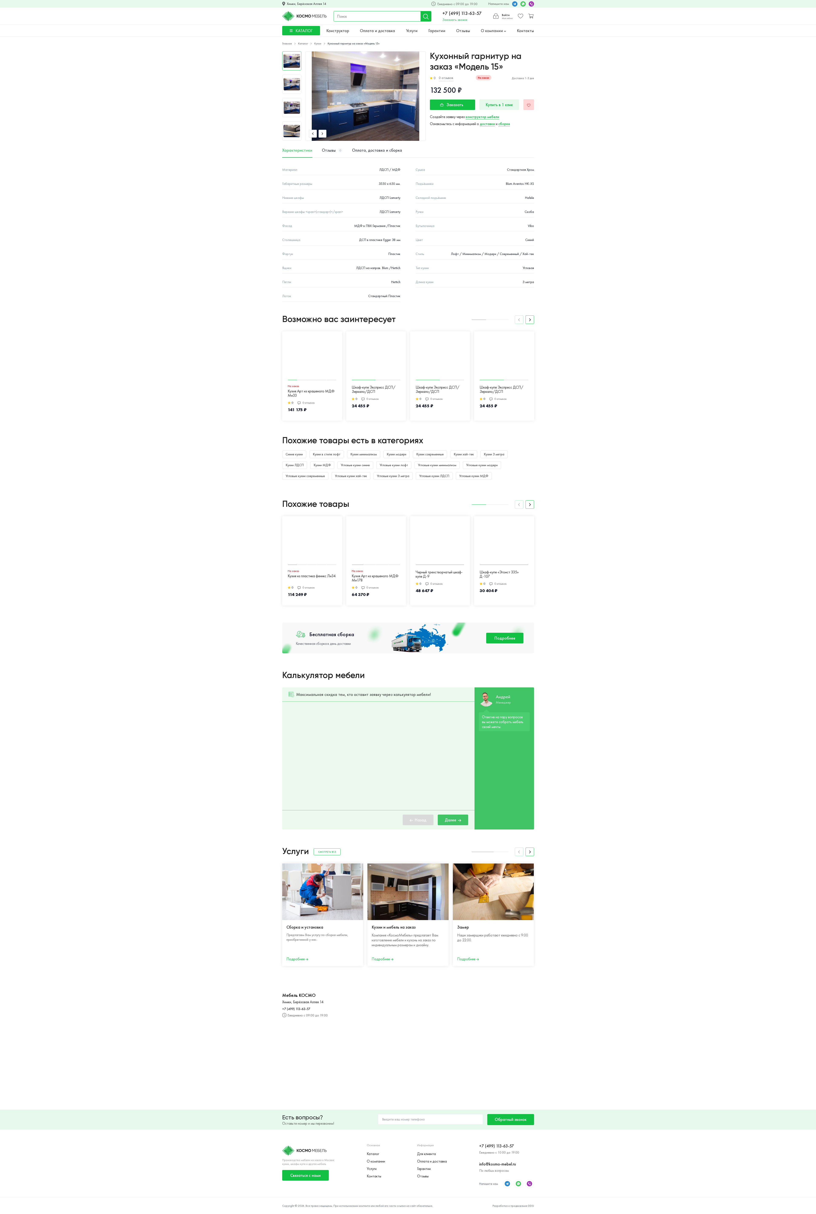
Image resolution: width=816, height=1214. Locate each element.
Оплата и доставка (377, 30)
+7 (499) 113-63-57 (462, 13)
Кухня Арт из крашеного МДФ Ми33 (311, 393)
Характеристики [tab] (297, 150)
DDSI (531, 1206)
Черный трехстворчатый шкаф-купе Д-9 (439, 574)
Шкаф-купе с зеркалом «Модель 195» (561, 578)
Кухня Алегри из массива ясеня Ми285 (631, 578)
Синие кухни (294, 454)
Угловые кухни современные (305, 476)
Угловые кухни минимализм (437, 465)
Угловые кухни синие (355, 465)
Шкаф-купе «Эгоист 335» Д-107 (499, 574)
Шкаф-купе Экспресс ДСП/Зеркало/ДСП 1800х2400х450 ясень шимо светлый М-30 (374, 389)
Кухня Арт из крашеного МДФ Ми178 (375, 578)
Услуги (412, 30)
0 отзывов (446, 78)
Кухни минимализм (363, 454)
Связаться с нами (305, 1175)
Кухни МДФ (322, 465)
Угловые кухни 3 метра (393, 476)
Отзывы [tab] (331, 150)
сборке (504, 123)
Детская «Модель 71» (689, 576)
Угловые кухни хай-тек (351, 476)
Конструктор (337, 30)
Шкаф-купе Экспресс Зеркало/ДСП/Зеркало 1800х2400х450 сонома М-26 (632, 389)
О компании (492, 30)
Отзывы (463, 30)
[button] (313, 134)
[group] (365, 96)
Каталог (373, 1153)
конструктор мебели (482, 116)
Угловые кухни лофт (394, 465)
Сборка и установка (304, 927)
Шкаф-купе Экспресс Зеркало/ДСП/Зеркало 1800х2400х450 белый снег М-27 (565, 389)
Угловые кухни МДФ (473, 476)
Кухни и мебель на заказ (394, 927)
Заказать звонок (455, 19)
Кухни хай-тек (464, 454)
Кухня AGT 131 (747, 576)
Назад (420, 820)
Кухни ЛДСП (295, 465)
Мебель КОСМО (299, 995)
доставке (487, 123)
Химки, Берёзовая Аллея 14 (306, 4)
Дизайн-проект (641, 927)
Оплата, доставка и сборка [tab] (377, 150)
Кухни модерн (396, 454)
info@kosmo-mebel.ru (497, 1164)
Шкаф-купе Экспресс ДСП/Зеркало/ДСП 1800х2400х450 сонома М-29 (440, 389)
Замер (463, 927)
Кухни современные (430, 454)
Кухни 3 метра (494, 454)
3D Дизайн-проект (559, 927)
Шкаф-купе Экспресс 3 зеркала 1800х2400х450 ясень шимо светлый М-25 (696, 389)
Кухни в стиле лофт (326, 454)
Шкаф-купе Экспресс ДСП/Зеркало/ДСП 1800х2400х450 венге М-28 (502, 389)
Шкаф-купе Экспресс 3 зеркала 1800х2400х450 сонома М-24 (760, 389)
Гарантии (436, 30)
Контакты (525, 30)
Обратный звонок (511, 1119)
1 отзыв (563, 587)
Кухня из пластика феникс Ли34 (312, 576)
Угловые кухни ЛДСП (434, 476)
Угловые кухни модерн (482, 465)
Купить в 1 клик (499, 104)
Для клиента (426, 1153)
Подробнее (504, 638)
